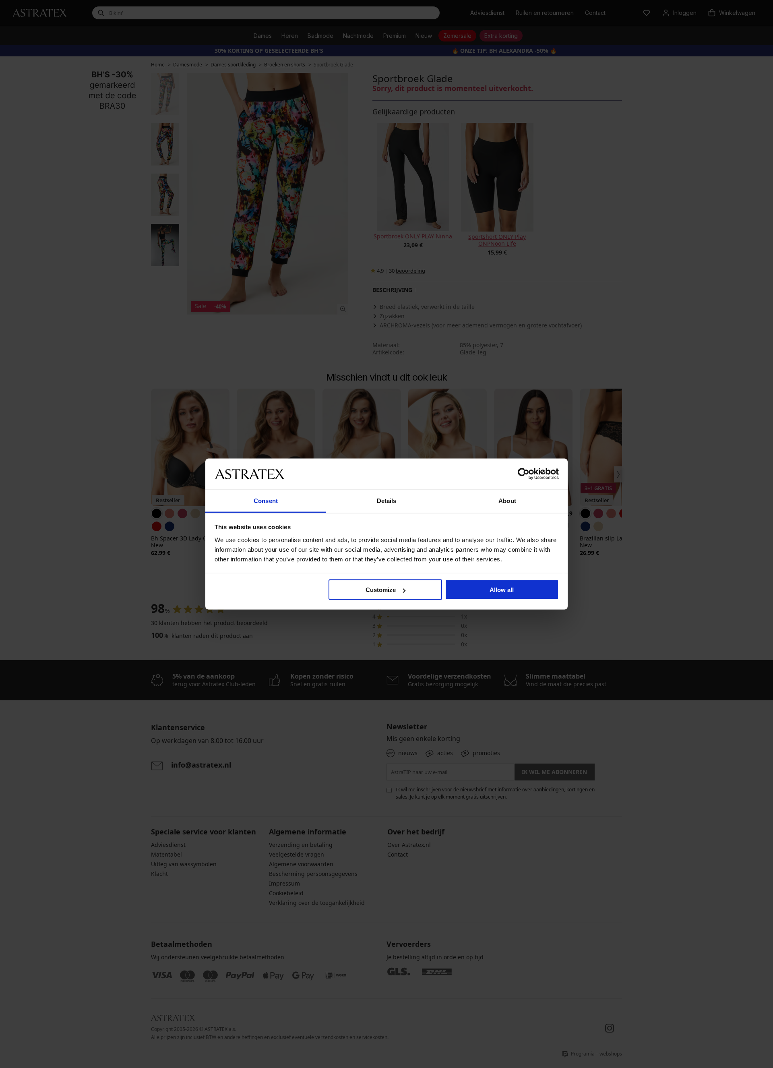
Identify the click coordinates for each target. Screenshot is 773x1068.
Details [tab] (387, 500)
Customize (381, 589)
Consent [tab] (266, 500)
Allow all (502, 589)
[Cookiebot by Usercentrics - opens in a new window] (523, 474)
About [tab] (507, 500)
